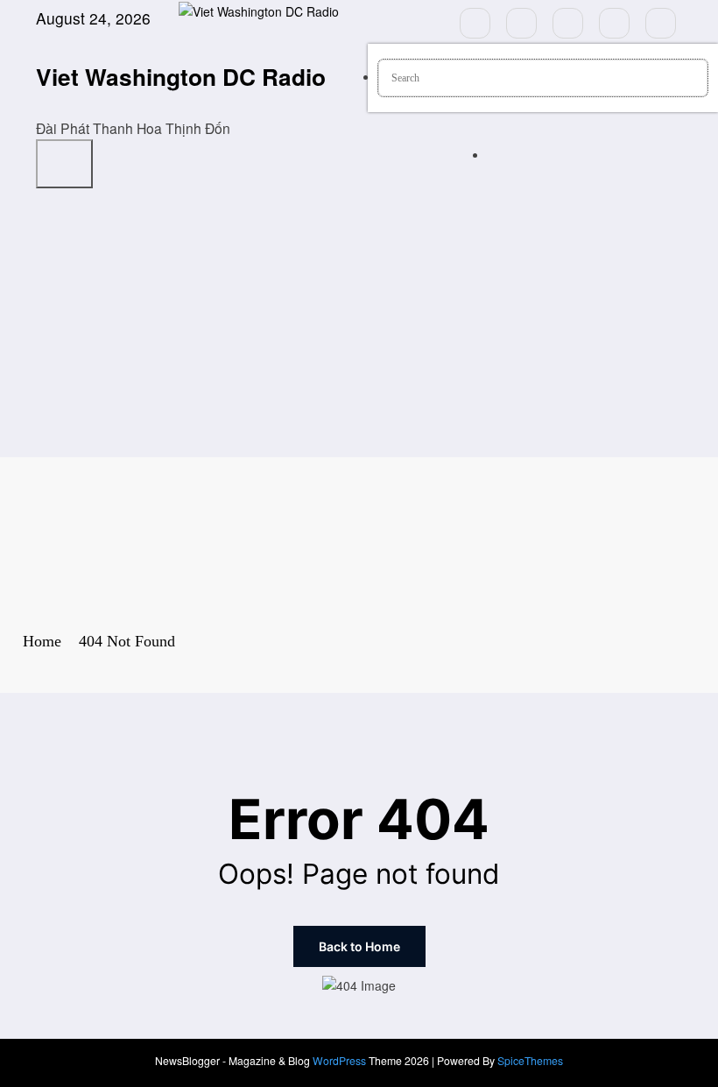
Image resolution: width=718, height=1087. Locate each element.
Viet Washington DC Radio (181, 76)
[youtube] (660, 23)
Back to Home (359, 946)
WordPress (339, 1060)
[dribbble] (568, 23)
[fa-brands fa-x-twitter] (521, 23)
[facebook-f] (475, 23)
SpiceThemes (530, 1060)
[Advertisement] (359, 325)
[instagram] (614, 23)
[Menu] (64, 163)
